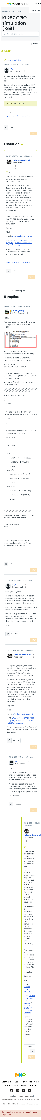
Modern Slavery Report (9, 1099)
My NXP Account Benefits (25, 1085)
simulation (26, 116)
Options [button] (33, 44)
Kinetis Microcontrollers (13, 11)
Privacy (10, 1096)
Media (36, 1082)
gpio (8, 116)
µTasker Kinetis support (22, 236)
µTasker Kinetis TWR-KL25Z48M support (19, 243)
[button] (24, 70)
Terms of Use (18, 1096)
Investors (27, 1082)
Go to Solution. (18, 103)
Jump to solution (13, 60)
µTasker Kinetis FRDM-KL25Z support (29, 999)
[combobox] (20, 34)
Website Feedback (33, 1099)
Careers (17, 1082)
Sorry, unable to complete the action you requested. (19, 1113)
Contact (8, 1085)
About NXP (6, 1082)
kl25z (18, 116)
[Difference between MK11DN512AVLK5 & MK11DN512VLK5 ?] (28, 291)
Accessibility (22, 1099)
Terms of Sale (28, 1096)
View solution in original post (18, 262)
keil (13, 116)
